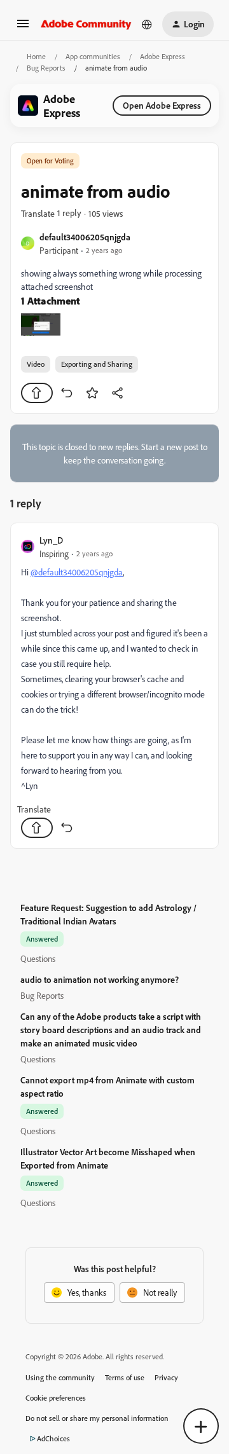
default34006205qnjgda (84, 236)
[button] (23, 27)
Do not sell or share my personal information (97, 1418)
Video (36, 364)
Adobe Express (162, 56)
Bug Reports (46, 67)
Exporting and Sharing (96, 364)
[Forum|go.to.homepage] (86, 24)
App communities (93, 56)
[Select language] (147, 24)
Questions (37, 958)
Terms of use (124, 1377)
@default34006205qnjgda (77, 571)
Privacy (166, 1377)
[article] (114, 685)
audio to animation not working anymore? (99, 979)
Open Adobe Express (162, 105)
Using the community (60, 1377)
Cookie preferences (55, 1398)
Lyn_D (51, 540)
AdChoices (53, 1438)
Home (36, 56)
